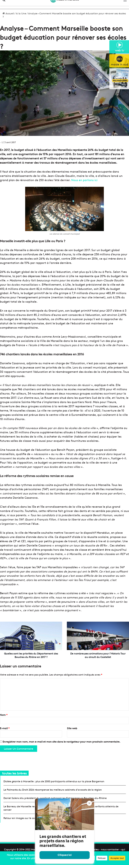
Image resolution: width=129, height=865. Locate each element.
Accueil (9, 13)
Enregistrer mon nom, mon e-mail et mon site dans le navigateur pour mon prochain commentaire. (61, 741)
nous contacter (110, 849)
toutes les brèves (14, 773)
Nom (4, 714)
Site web (72, 728)
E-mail (5, 728)
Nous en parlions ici (84, 180)
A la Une (21, 13)
